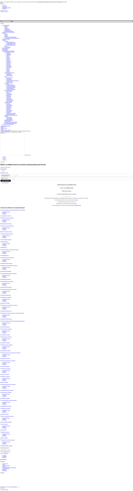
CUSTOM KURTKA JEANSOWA (8, 32)
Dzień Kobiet (9, 98)
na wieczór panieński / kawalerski (13, 80)
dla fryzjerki (9, 108)
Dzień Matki (9, 96)
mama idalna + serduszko (4, 414)
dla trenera (8, 109)
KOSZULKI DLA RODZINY (9, 51)
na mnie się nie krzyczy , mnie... (5, 358)
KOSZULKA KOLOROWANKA (8, 124)
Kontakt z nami (5, 463)
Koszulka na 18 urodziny (11, 85)
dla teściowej (9, 60)
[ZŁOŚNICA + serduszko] (5, 376)
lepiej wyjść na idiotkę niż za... (5, 326)
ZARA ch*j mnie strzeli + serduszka (6, 231)
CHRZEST (6, 116)
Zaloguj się (4, 8)
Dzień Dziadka (9, 94)
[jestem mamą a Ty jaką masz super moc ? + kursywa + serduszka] (12, 313)
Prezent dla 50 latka (10, 88)
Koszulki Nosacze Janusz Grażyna (11, 123)
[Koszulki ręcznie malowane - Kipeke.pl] (5, 20)
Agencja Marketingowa (13, 486)
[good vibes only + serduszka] (5, 297)
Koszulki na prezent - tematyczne (8, 50)
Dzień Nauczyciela (10, 100)
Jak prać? (4, 466)
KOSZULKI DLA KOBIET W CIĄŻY (11, 115)
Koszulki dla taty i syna (11, 42)
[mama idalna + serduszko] (5, 408)
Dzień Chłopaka (9, 99)
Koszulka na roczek (10, 84)
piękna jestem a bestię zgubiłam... (5, 271)
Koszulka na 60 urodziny (11, 89)
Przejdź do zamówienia (6, 7)
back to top (2, 487)
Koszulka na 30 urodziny (11, 86)
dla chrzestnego (9, 118)
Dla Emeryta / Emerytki (11, 114)
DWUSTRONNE (8, 121)
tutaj (76, 203)
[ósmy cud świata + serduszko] (6, 328)
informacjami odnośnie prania (75, 205)
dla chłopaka (9, 73)
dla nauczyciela (9, 105)
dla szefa (8, 103)
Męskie (6, 27)
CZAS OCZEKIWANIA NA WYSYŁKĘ (9, 467)
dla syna (8, 69)
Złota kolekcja (5, 48)
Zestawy (4, 40)
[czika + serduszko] (4, 424)
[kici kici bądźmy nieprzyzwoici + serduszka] (8, 273)
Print (3, 170)
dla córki (8, 70)
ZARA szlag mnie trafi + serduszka (6, 223)
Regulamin (4, 469)
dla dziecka (9, 54)
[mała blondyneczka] (4, 241)
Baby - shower (9, 91)
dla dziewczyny (9, 74)
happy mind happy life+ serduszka (5, 287)
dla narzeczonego (10, 82)
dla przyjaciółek (9, 75)
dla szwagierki (9, 66)
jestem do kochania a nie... (4, 255)
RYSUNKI (4, 33)
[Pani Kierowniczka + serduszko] (6, 344)
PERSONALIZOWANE (9, 120)
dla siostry (8, 58)
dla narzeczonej (9, 81)
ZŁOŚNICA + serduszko (4, 382)
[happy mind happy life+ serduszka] (6, 281)
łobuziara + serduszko (4, 437)
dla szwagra (9, 65)
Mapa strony (4, 470)
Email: (1, 451)
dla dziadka (9, 53)
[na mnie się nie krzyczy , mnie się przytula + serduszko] (10, 352)
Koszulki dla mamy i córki (11, 43)
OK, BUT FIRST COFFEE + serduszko (6, 445)
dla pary (8, 68)
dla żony (8, 56)
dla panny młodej (10, 77)
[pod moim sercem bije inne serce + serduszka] (8, 305)
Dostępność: (2, 167)
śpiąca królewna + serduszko (5, 398)
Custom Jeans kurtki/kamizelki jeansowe (12, 38)
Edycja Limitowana (5, 47)
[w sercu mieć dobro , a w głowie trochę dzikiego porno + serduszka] (12, 209)
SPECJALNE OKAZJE (8, 90)
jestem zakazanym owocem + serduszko (6, 390)
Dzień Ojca (9, 97)
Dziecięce (6, 28)
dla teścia (8, 61)
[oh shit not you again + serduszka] (6, 233)
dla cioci (8, 59)
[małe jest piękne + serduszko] (6, 336)
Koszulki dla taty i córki (11, 44)
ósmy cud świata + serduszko (5, 334)
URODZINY (7, 83)
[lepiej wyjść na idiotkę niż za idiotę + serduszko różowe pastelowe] (12, 321)
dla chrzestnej (9, 117)
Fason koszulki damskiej (5, 174)
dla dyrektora (9, 111)
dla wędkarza (9, 106)
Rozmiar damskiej (4, 177)
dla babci (8, 52)
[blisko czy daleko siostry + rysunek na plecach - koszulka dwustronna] (4, 160)
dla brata (8, 67)
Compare (4, 212)
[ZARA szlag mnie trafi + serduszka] (7, 217)
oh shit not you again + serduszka (5, 239)
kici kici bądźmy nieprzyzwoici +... (5, 279)
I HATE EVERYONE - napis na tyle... (6, 406)
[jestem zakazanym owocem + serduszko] (8, 384)
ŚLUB (6, 76)
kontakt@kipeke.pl (6, 451)
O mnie (3, 464)
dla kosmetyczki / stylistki (11, 113)
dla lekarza (9, 112)
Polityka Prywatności (6, 465)
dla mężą (8, 71)
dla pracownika (9, 110)
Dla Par (6, 45)
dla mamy (8, 57)
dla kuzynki (9, 64)
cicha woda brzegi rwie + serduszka (6, 263)
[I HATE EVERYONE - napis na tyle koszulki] (8, 400)
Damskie (6, 26)
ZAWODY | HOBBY (8, 102)
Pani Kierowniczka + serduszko (5, 350)
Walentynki (9, 95)
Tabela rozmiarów (6, 180)
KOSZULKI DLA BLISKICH (9, 72)
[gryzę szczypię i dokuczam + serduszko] (7, 360)
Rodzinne (6, 41)
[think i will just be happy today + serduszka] (8, 289)
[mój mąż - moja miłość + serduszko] (7, 416)
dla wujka (8, 63)
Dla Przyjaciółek (7, 46)
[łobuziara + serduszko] (4, 432)
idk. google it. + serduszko (4, 374)
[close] (131, 1)
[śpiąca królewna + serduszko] (6, 392)
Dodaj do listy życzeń (4, 172)
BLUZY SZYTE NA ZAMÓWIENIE (11, 122)
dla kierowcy (9, 107)
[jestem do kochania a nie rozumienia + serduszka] (9, 249)
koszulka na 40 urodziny (11, 87)
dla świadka (9, 78)
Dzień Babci (9, 93)
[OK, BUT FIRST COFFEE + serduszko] (7, 439)
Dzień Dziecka (9, 101)
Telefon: (1, 453)
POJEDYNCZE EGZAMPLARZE (10, 37)
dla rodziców (9, 62)
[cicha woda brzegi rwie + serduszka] (7, 257)
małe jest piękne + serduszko (5, 342)
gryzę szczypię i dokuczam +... (5, 366)
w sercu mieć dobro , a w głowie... (5, 215)
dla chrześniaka (9, 119)
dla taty (8, 55)
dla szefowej (9, 104)
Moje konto (4, 5)
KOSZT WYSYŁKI (5, 468)
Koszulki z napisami (6, 25)
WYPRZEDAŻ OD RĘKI (9, 31)
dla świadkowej (9, 79)
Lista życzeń (4, 6)
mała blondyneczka (3, 247)
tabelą (77, 199)
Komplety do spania (6, 39)
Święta (8, 92)
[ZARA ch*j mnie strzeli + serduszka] (7, 225)
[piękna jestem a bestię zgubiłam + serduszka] (8, 265)
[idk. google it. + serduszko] (5, 368)
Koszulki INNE (7, 29)
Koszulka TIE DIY (8, 30)
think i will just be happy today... (5, 295)
